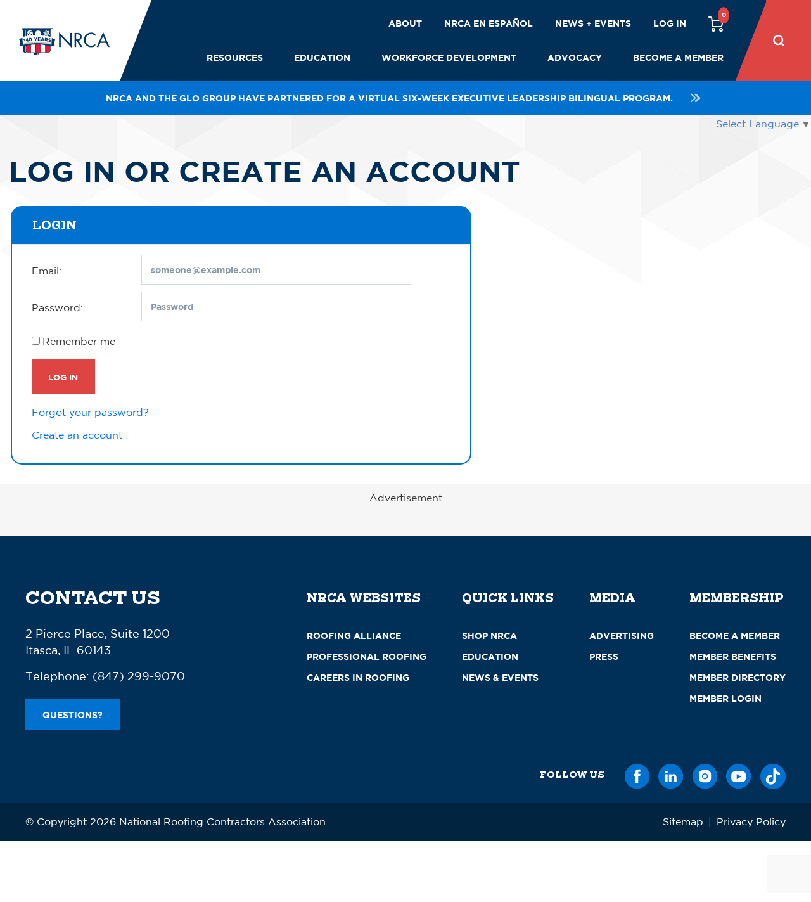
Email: (46, 270)
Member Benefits (732, 656)
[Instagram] (705, 774)
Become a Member (678, 57)
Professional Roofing (366, 656)
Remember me (78, 341)
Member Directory (737, 677)
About (405, 23)
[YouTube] (738, 774)
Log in (669, 23)
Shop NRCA (489, 635)
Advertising (621, 635)
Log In (63, 377)
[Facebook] (637, 774)
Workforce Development (448, 57)
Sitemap (683, 821)
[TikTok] (773, 774)
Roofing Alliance (354, 635)
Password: (57, 307)
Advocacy (574, 57)
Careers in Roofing (358, 677)
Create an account (77, 435)
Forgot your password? (90, 412)
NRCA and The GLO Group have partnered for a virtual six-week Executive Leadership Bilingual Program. (389, 98)
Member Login (725, 698)
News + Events (593, 23)
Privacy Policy (751, 821)
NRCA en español (488, 23)
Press (603, 656)
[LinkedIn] (671, 774)
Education (322, 57)
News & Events (500, 677)
